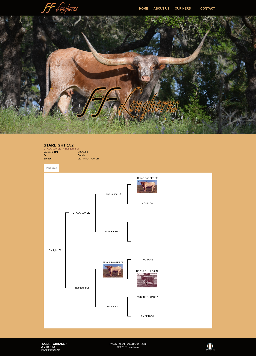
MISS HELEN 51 (113, 231)
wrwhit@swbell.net (50, 350)
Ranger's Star (72, 148)
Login (144, 344)
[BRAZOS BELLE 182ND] (147, 280)
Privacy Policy (116, 344)
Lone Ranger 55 (113, 194)
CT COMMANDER (53, 148)
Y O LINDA (147, 203)
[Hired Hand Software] (210, 348)
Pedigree (51, 167)
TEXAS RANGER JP (147, 178)
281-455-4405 (48, 347)
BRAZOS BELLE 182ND (147, 271)
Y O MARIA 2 (147, 316)
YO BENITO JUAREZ (147, 297)
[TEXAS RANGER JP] (147, 186)
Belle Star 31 (113, 306)
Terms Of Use (132, 344)
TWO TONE (147, 259)
